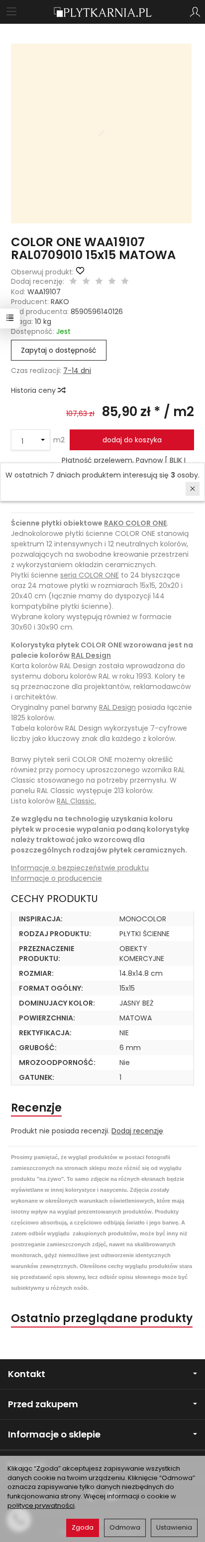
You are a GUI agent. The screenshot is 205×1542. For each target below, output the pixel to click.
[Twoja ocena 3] (99, 282)
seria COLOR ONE (89, 575)
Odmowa (124, 1527)
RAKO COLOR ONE (135, 523)
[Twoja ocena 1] (73, 282)
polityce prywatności (41, 1505)
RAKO (60, 302)
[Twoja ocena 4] (111, 282)
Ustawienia (174, 1527)
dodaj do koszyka (132, 440)
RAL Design (91, 655)
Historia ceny (34, 390)
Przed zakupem (43, 1404)
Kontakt (26, 1374)
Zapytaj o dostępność (59, 350)
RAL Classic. (76, 801)
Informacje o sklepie (54, 1434)
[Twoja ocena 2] (86, 282)
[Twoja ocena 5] (124, 282)
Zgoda (83, 1527)
